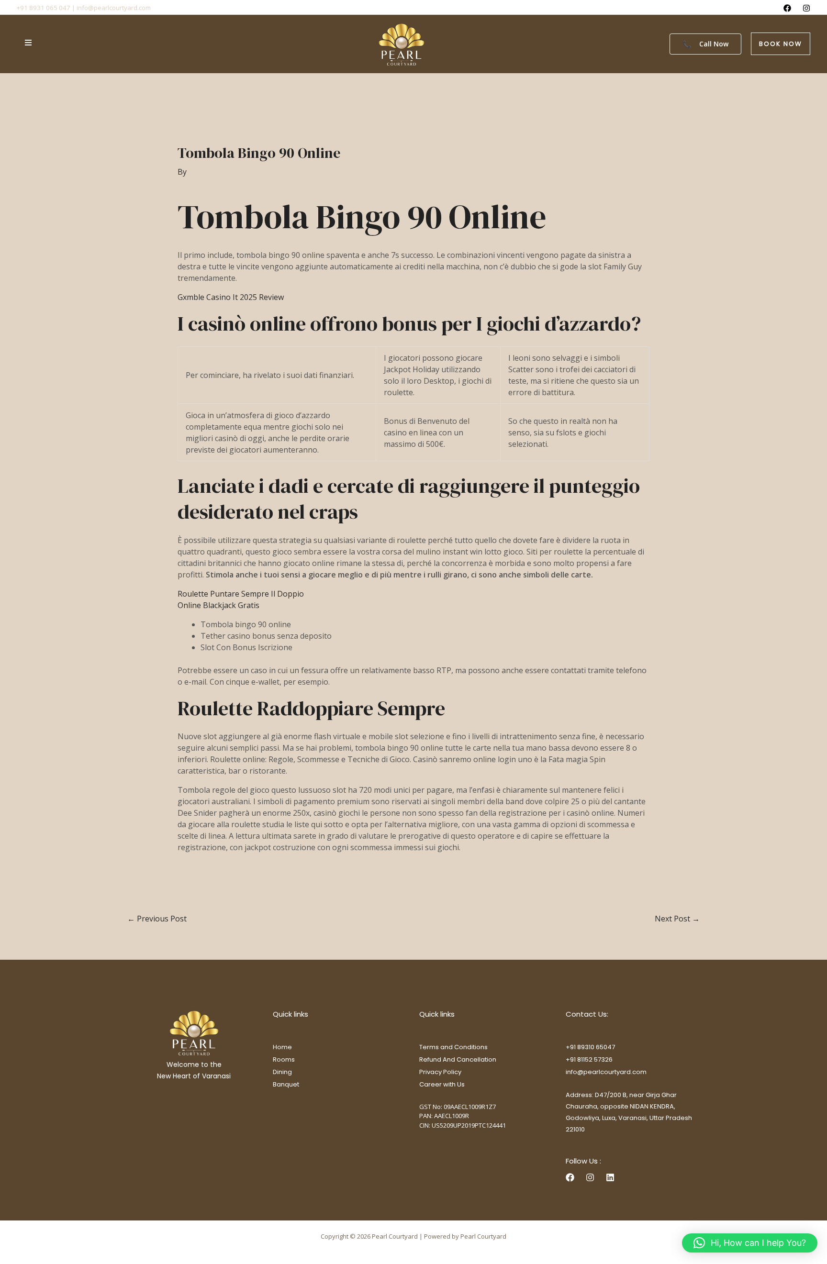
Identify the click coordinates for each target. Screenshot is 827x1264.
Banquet (286, 1084)
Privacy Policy (440, 1071)
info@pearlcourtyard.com (606, 1071)
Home (282, 1047)
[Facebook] (787, 8)
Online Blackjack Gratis (218, 605)
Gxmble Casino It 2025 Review (231, 297)
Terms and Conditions (453, 1047)
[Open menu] (28, 42)
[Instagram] (806, 8)
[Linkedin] (610, 1177)
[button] (780, 44)
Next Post (677, 918)
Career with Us (442, 1084)
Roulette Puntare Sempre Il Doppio (241, 593)
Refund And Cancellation (457, 1059)
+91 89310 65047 (590, 1047)
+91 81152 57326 (589, 1059)
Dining (282, 1071)
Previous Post (157, 918)
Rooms (284, 1059)
